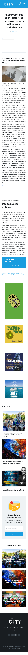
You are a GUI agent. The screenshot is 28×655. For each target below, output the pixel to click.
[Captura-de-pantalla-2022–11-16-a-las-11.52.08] (8, 38)
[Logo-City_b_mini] (7, 2)
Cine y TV (9, 273)
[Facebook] (6, 266)
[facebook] (9, 635)
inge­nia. (18, 648)
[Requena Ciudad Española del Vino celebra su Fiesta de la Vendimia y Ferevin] (14, 412)
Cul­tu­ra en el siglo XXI (19, 273)
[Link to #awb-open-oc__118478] (20, 3)
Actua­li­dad (4, 273)
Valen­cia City (15, 31)
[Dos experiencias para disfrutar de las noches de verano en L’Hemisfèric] (14, 439)
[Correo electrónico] (21, 266)
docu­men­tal (4, 274)
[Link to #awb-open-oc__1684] (24, 3)
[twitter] (12, 635)
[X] (9, 266)
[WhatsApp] (15, 266)
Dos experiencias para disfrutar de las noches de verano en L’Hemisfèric (14, 580)
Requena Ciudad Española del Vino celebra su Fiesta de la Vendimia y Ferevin (13, 434)
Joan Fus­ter (10, 274)
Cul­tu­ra (13, 273)
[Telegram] (18, 266)
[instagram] (15, 635)
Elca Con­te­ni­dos (9, 646)
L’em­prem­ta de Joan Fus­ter (19, 274)
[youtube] (19, 635)
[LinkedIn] (12, 266)
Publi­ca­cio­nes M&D (13, 645)
